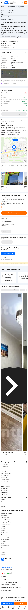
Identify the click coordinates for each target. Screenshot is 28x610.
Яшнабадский (4, 477)
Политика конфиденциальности (11, 587)
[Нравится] (25, 46)
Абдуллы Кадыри (5, 537)
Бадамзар (3, 541)
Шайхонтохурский (5, 486)
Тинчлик (3, 530)
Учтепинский (4, 490)
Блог (2, 508)
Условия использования (8, 585)
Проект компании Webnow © (10, 582)
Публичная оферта (7, 590)
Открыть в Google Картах (7, 121)
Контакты (21, 603)
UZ (10, 573)
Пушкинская (4, 515)
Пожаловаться (7, 242)
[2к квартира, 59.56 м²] (11, 454)
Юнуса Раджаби (5, 539)
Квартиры (3, 499)
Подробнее (6, 231)
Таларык (3, 552)
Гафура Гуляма (4, 532)
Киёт (2, 550)
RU (22, 2)
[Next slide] (25, 276)
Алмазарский (4, 464)
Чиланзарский (4, 468)
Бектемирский (4, 466)
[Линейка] (25, 153)
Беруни (3, 526)
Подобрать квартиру (14, 212)
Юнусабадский (5, 479)
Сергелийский (4, 484)
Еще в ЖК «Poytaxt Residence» (10, 289)
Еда (5, 165)
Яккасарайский (5, 475)
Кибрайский (4, 494)
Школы (20, 165)
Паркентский (4, 488)
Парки (12, 165)
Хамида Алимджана (6, 519)
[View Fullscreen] (24, 161)
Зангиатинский (4, 492)
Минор (2, 543)
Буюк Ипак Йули (5, 517)
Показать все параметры (14, 114)
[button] (17, 449)
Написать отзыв (7, 253)
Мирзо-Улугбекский (6, 473)
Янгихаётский (4, 481)
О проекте (4, 579)
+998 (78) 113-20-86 (6, 565)
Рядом (22, 289)
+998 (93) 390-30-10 (6, 567)
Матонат (3, 547)
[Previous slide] (2, 276)
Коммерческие (5, 504)
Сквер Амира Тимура (6, 522)
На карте (3, 501)
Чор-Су (3, 528)
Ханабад (3, 554)
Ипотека (3, 506)
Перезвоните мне (7, 603)
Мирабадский (4, 471)
